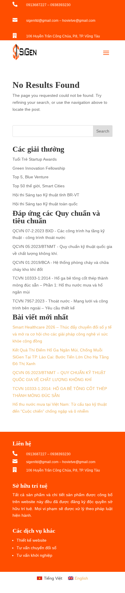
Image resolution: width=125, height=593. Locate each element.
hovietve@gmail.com (78, 21)
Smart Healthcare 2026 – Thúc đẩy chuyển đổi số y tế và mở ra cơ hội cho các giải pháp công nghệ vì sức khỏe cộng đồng (62, 334)
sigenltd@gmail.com (42, 21)
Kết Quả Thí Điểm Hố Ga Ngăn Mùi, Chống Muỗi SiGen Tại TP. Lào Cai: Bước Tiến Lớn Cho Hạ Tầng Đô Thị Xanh (60, 357)
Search (102, 131)
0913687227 (36, 5)
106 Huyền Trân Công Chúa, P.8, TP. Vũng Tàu (63, 36)
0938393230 (60, 5)
